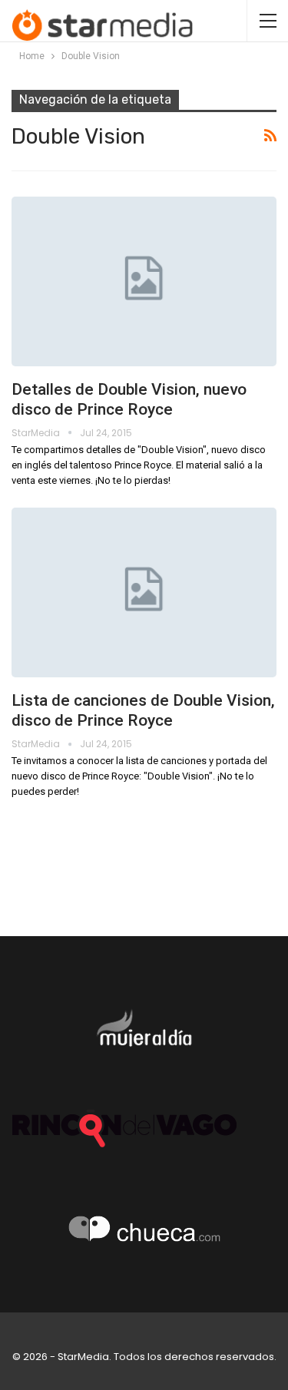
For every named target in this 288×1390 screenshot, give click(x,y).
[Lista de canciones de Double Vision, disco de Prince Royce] (144, 592)
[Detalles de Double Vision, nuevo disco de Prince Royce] (144, 281)
